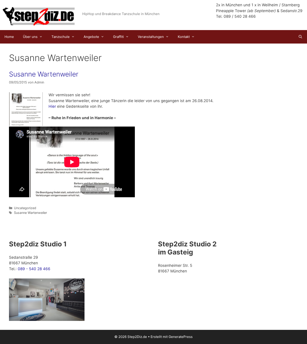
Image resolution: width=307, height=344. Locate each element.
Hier (52, 106)
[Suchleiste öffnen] (300, 37)
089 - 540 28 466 (34, 269)
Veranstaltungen (151, 37)
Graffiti (118, 37)
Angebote (91, 37)
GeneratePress (181, 337)
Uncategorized (25, 208)
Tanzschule (60, 37)
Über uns (30, 37)
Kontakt (184, 37)
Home (9, 37)
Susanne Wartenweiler (43, 74)
